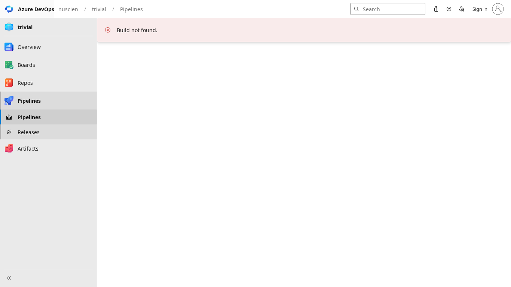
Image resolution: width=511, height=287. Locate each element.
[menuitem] (436, 9)
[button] (27, 9)
